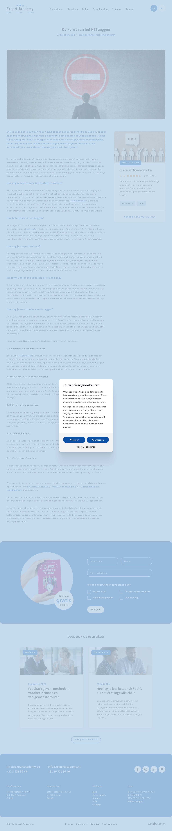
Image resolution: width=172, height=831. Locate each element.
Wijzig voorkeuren (86, 447)
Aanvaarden (98, 440)
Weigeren (74, 440)
